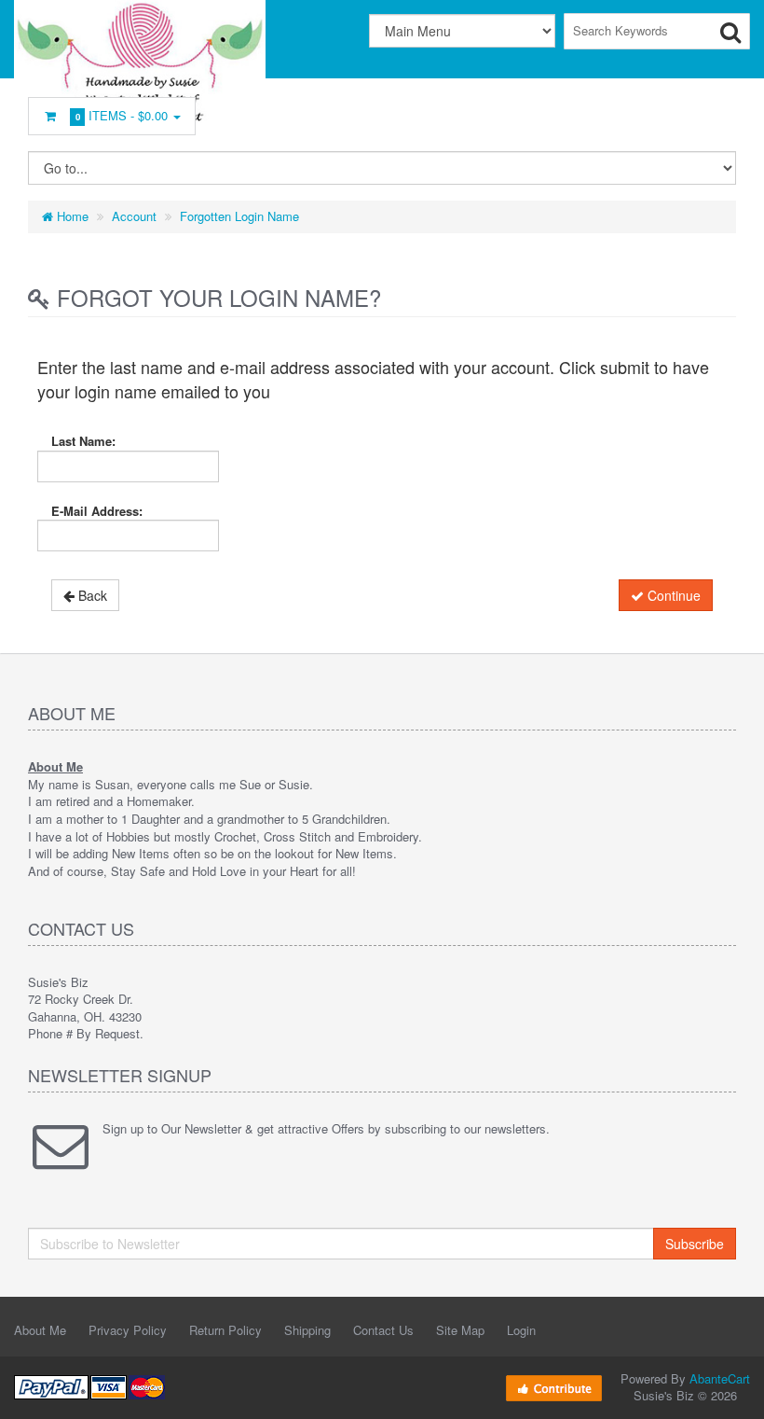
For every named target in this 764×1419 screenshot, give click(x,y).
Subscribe (694, 1243)
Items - (122, 115)
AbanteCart (719, 1378)
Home (71, 216)
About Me (40, 1330)
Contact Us (383, 1330)
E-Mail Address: (97, 511)
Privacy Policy (128, 1330)
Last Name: (83, 441)
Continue (672, 595)
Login (521, 1330)
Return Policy (225, 1330)
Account (134, 216)
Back (91, 595)
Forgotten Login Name (239, 216)
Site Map (460, 1330)
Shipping (307, 1330)
